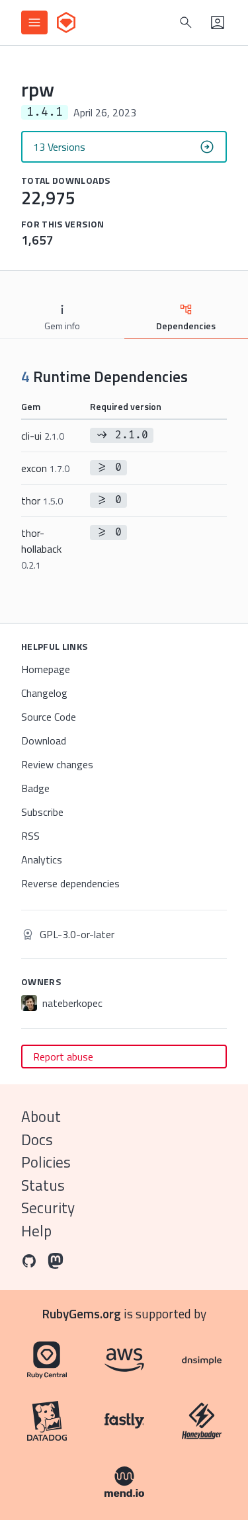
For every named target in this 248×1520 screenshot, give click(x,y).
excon (45, 468)
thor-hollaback (41, 548)
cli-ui (42, 436)
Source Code (48, 717)
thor (42, 500)
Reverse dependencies (70, 883)
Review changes (57, 764)
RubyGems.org (81, 1313)
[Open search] (186, 22)
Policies (46, 1162)
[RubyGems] (66, 22)
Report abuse (63, 1056)
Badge (35, 788)
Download (43, 740)
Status (43, 1185)
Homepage (45, 669)
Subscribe (42, 812)
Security (48, 1207)
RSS (30, 836)
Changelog (44, 693)
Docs (37, 1139)
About (41, 1116)
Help (36, 1230)
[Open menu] (34, 22)
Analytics (41, 859)
